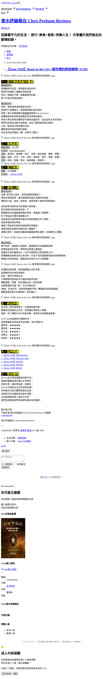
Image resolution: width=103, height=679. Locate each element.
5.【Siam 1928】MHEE (11, 368)
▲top (3, 446)
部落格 (9, 55)
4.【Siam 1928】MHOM (12, 365)
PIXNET (31, 642)
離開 (15, 674)
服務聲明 (76, 642)
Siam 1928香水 (24, 441)
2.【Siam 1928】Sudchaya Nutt (15, 358)
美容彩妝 (22, 438)
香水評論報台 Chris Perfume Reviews (36, 20)
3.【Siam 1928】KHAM (12, 362)
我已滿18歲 (6, 674)
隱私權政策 (66, 642)
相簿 (8, 51)
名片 (8, 58)
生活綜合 (23, 46)
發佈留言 (5, 467)
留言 (29, 430)
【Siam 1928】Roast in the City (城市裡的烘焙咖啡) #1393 (47, 69)
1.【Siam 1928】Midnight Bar (14, 355)
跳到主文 (5, 28)
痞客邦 (23, 430)
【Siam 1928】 (16, 174)
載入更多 (5, 451)
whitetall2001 (7, 415)
